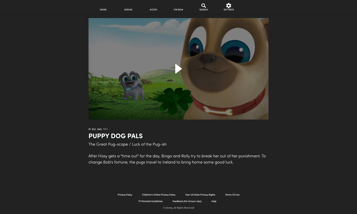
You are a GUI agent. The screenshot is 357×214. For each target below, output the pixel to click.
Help (213, 201)
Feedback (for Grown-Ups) (187, 201)
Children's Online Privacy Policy (158, 195)
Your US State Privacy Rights (200, 195)
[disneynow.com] (57, 6)
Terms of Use (232, 195)
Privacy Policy (125, 195)
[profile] (254, 6)
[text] (90, 129)
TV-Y (105, 129)
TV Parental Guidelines (150, 201)
